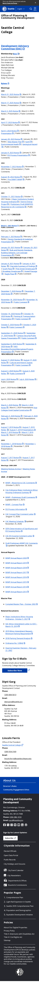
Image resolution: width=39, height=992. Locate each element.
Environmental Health (10, 144)
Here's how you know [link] (10, 3)
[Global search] (31, 9)
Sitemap (7, 940)
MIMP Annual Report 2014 (16, 587)
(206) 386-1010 (15, 817)
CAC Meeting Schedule (14, 521)
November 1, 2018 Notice (11, 443)
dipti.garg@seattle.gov (13, 702)
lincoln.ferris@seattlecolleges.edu (17, 758)
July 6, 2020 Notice (8, 379)
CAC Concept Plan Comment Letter (19, 514)
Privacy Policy (9, 931)
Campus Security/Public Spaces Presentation (18, 336)
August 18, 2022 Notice (10, 177)
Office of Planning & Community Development (17, 16)
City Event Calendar (16, 870)
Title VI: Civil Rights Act (13, 937)
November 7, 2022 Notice (11, 166)
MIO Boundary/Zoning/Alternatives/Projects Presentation (17, 349)
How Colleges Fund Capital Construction (19, 408)
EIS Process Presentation (17, 155)
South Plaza (7, 268)
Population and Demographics (18, 910)
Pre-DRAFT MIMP (15, 179)
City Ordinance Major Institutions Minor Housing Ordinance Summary (21, 491)
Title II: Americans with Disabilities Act (19, 934)
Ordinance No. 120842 (14, 643)
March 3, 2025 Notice (9, 111)
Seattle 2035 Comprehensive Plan (19, 906)
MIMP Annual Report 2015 (16, 582)
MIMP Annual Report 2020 (16, 558)
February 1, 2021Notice (10, 236)
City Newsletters (14, 875)
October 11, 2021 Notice (11, 196)
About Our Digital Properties (15, 927)
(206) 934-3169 (10, 751)
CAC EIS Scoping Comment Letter (18, 536)
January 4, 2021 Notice (10, 263)
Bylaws (4, 83)
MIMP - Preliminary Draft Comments (20, 497)
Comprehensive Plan (14, 897)
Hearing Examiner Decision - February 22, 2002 (20, 649)
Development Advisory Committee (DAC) (15, 47)
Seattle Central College (11, 745)
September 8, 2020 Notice (11, 344)
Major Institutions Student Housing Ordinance (17, 200)
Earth (27, 141)
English (19, 9)
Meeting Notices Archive (11, 469)
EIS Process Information (15, 509)
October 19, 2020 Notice (11, 313)
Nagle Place (9, 274)
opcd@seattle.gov (16, 820)
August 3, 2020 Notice (10, 371)
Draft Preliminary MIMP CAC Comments (21, 543)
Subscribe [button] (9, 838)
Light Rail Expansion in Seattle (18, 902)
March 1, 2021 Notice (9, 226)
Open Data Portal (11, 855)
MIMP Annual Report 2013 (16, 591)
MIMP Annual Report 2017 (16, 572)
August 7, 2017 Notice (10, 457)
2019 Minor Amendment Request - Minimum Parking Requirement (19, 632)
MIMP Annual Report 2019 (16, 563)
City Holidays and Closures (14, 864)
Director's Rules (10, 786)
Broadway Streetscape (11, 271)
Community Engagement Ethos (16, 789)
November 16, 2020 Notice (12, 299)
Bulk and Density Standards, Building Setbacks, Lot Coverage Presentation (17, 252)
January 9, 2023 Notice (10, 152)
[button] (35, 3)
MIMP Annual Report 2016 (16, 577)
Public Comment (20, 302)
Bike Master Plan (15, 141)
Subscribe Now (15, 670)
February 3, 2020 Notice (10, 416)
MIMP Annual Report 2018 (16, 567)
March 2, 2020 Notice (10, 405)
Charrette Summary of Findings (22, 266)
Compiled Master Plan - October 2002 (20, 604)
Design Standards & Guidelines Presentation (17, 240)
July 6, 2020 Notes (27, 379)
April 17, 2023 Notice (9, 122)
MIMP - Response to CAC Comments (20, 483)
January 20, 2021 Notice (10, 247)
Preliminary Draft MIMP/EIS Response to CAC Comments (17, 205)
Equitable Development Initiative (19, 914)
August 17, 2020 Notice (10, 360)
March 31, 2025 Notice (10, 94)
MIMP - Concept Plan (14, 504)
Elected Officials (10, 851)
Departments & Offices (17, 880)
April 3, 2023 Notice (9, 131)
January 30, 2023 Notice (10, 139)
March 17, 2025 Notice (10, 103)
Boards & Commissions (17, 885)
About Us (9, 780)
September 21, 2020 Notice (12, 333)
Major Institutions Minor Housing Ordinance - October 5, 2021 (19, 617)
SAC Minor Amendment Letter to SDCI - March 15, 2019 (21, 625)
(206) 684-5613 (10, 694)
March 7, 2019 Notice (9, 432)
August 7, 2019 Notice (10, 427)
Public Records (10, 859)
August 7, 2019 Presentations (22, 430)
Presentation (6, 133)
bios (15, 53)
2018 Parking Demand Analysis (17, 638)
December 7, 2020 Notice (11, 291)
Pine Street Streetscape (25, 268)
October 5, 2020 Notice (10, 324)
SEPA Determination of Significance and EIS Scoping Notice (21, 529)
